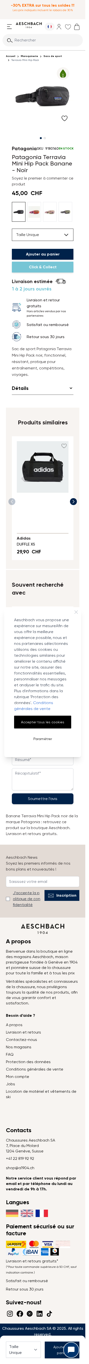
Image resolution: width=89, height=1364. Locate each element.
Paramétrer (42, 739)
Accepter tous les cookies (42, 722)
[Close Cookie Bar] (76, 612)
